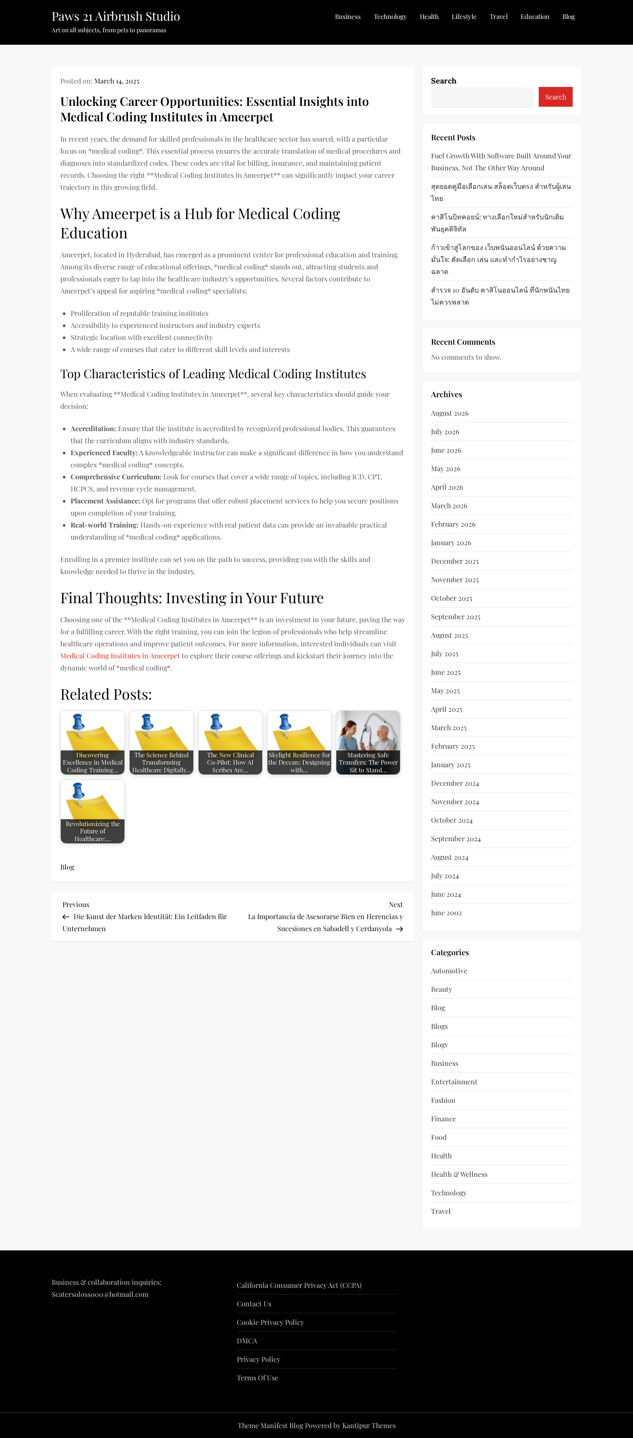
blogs (439, 1026)
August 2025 (449, 634)
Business (348, 16)
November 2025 (455, 579)
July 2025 (445, 653)
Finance (443, 1118)
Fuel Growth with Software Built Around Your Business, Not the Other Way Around (501, 161)
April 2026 (447, 486)
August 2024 (450, 856)
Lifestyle (464, 16)
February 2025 (453, 745)
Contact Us (254, 1303)
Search (443, 81)
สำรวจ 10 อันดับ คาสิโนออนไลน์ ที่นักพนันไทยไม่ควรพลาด (500, 295)
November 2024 (455, 801)
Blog (568, 16)
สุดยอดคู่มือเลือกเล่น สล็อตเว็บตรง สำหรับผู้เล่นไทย (501, 192)
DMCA (247, 1340)
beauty (441, 989)
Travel (499, 16)
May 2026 (445, 468)
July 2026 (445, 431)
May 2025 (445, 690)
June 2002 (446, 912)
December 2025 (455, 560)
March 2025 (449, 727)
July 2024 (445, 875)
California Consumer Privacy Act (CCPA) (299, 1285)
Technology (390, 16)
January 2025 (451, 764)
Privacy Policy (258, 1359)
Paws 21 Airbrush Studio (116, 16)
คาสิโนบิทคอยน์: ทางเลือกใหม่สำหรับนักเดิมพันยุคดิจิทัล (497, 222)
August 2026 (450, 412)
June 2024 (446, 893)
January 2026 (451, 542)
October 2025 (451, 597)
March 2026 (449, 505)
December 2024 (455, 782)
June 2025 (446, 671)
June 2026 (446, 449)
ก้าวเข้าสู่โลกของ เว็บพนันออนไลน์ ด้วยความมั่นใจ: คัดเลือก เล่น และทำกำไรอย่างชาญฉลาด (498, 259)
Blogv (439, 1044)
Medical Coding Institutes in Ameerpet (120, 655)
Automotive (449, 970)
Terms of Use (257, 1377)
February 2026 (453, 523)
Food (439, 1137)
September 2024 (456, 838)
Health (429, 16)
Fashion (443, 1100)
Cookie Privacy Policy (270, 1322)
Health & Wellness (459, 1174)
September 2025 (456, 616)
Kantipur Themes (369, 1425)
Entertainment (454, 1081)
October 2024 (452, 819)
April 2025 (446, 708)
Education (535, 16)
